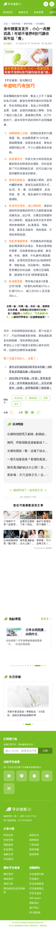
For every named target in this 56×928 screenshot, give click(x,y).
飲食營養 (8, 839)
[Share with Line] (26, 412)
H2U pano (35, 898)
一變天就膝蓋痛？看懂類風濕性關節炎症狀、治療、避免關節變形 (27, 459)
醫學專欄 (28, 23)
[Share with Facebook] (32, 412)
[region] (28, 311)
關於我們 (8, 874)
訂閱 (45, 750)
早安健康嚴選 (36, 883)
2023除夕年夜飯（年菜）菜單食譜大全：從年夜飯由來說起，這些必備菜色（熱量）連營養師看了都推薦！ (30, 383)
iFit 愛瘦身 (34, 912)
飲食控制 (18, 398)
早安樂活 (8, 859)
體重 (46, 398)
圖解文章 (8, 854)
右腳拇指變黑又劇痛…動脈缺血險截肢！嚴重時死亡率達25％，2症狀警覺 (28, 434)
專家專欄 (16, 23)
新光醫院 (40, 23)
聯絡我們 (8, 878)
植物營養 (34, 854)
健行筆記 (34, 907)
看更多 (45, 618)
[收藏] (11, 412)
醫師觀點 (33, 398)
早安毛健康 (35, 893)
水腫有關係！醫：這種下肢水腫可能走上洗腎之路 (27, 451)
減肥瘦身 (34, 839)
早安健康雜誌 (36, 888)
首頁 (6, 23)
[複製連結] (38, 412)
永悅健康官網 (36, 874)
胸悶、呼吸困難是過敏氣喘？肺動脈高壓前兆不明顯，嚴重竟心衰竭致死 (27, 443)
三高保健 (34, 844)
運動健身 (8, 844)
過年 (16, 404)
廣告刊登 (8, 883)
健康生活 (34, 835)
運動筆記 (34, 902)
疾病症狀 (8, 835)
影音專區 (8, 849)
